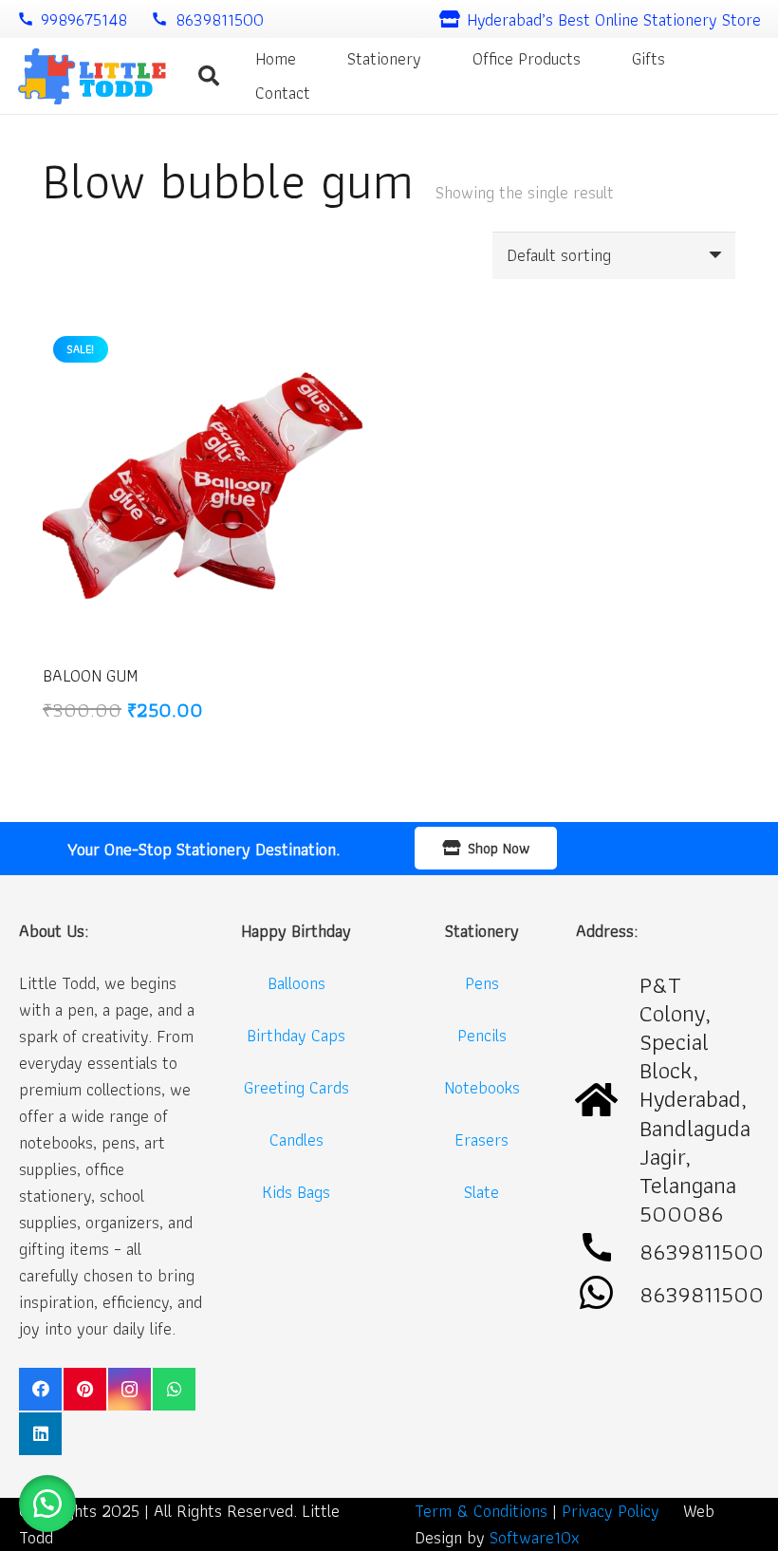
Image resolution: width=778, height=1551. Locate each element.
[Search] (209, 76)
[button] (47, 1503)
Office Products (526, 58)
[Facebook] (40, 1389)
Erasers (481, 1139)
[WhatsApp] (174, 1389)
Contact (282, 92)
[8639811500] (607, 1294)
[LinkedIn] (40, 1433)
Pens (482, 983)
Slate (481, 1191)
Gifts (648, 58)
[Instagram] (129, 1389)
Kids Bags (296, 1191)
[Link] (91, 75)
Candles (296, 1139)
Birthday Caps (296, 1035)
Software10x (535, 1537)
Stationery (384, 58)
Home (275, 58)
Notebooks (482, 1087)
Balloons (296, 983)
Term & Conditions (481, 1510)
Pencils (482, 1035)
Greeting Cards (296, 1087)
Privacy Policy (610, 1510)
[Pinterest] (85, 1389)
